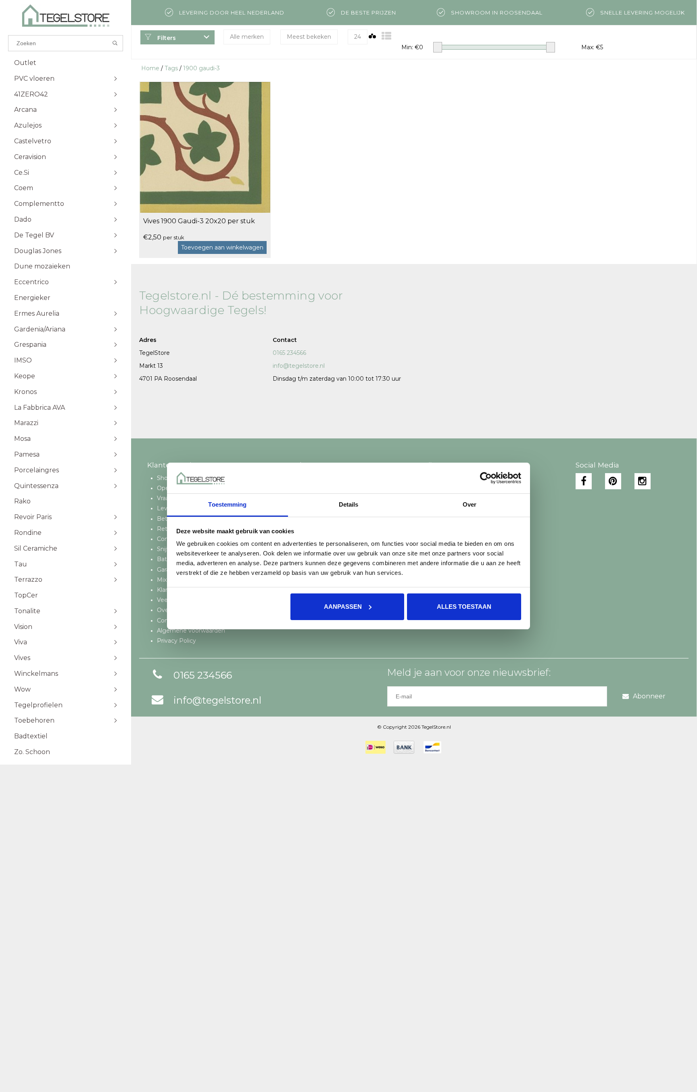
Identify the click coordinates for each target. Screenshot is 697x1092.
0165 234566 (289, 352)
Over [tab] (469, 504)
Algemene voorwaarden (191, 630)
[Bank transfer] (404, 747)
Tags (171, 68)
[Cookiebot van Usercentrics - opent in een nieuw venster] (486, 478)
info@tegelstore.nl (299, 365)
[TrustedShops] (454, 747)
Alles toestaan (464, 606)
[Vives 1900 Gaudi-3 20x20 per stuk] (205, 147)
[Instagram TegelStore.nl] (642, 481)
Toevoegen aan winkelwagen (222, 247)
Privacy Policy (176, 640)
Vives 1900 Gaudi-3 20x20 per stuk (199, 221)
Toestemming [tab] (227, 504)
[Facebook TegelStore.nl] (584, 481)
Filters (166, 38)
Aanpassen (343, 606)
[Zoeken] (115, 43)
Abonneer (649, 696)
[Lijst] (386, 36)
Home (150, 68)
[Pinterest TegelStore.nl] (613, 481)
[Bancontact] (432, 747)
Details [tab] (349, 504)
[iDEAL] (375, 747)
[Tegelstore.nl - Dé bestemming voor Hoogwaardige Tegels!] (65, 15)
